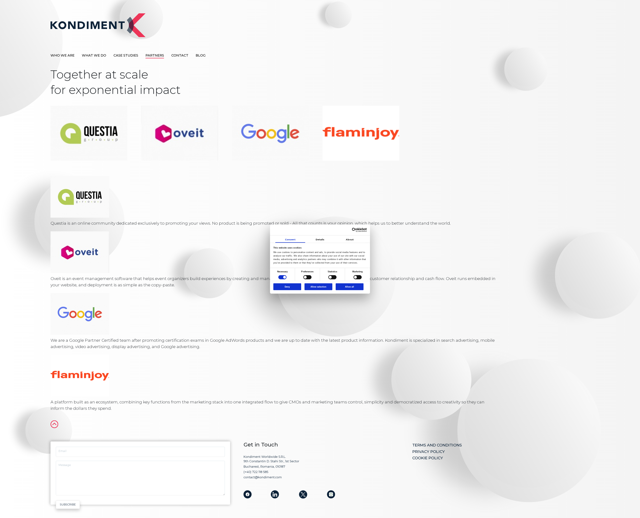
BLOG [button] (201, 55)
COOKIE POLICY (427, 458)
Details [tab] (320, 239)
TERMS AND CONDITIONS (437, 445)
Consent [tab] (290, 239)
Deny (287, 286)
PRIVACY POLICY (428, 451)
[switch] (307, 277)
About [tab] (350, 239)
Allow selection (318, 286)
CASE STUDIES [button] (126, 55)
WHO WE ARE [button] (62, 55)
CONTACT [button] (179, 55)
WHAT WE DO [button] (94, 55)
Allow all (349, 286)
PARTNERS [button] (155, 55)
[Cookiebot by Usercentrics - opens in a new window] (352, 230)
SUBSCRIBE (68, 504)
